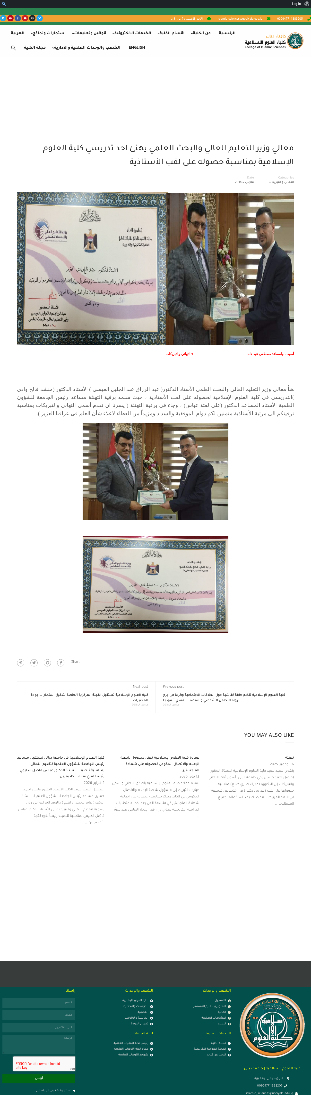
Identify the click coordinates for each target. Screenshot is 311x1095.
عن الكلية (202, 33)
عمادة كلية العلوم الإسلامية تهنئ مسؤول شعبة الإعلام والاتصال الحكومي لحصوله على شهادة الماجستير (160, 764)
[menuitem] (306, 4)
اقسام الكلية (172, 33)
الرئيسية (227, 33)
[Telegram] (3, 18)
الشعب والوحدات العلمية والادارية (87, 48)
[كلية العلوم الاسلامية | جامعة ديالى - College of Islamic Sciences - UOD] (273, 40)
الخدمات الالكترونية (132, 33)
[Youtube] (25, 18)
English (137, 48)
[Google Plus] (47, 662)
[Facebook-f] (18, 18)
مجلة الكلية (35, 48)
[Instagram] (32, 18)
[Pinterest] (10, 18)
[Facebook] (60, 662)
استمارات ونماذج (49, 33)
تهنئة (289, 758)
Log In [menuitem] (296, 4)
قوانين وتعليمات (90, 33)
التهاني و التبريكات (281, 182)
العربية (18, 33)
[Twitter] (39, 18)
